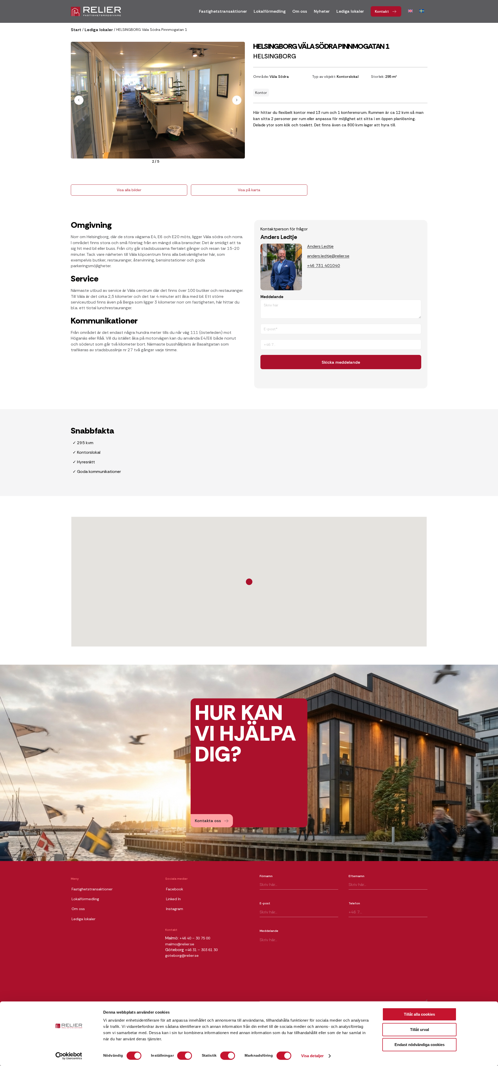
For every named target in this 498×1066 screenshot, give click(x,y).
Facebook (174, 889)
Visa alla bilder (129, 190)
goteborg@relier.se (182, 955)
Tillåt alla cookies (419, 1014)
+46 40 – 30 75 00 (194, 938)
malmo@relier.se (179, 944)
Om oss (78, 908)
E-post (265, 903)
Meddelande (271, 296)
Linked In (173, 899)
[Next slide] (236, 100)
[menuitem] (223, 13)
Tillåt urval (419, 1029)
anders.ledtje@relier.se (328, 256)
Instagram (174, 908)
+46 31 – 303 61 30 (201, 949)
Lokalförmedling (85, 899)
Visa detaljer (312, 1056)
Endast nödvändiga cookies (420, 1044)
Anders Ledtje (320, 246)
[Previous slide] (79, 100)
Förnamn (266, 876)
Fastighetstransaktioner (92, 889)
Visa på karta (249, 190)
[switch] (184, 1055)
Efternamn (356, 876)
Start (76, 30)
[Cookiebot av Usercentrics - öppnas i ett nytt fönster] (69, 1056)
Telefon (354, 903)
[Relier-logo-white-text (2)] (96, 11)
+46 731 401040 (323, 265)
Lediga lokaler (99, 29)
